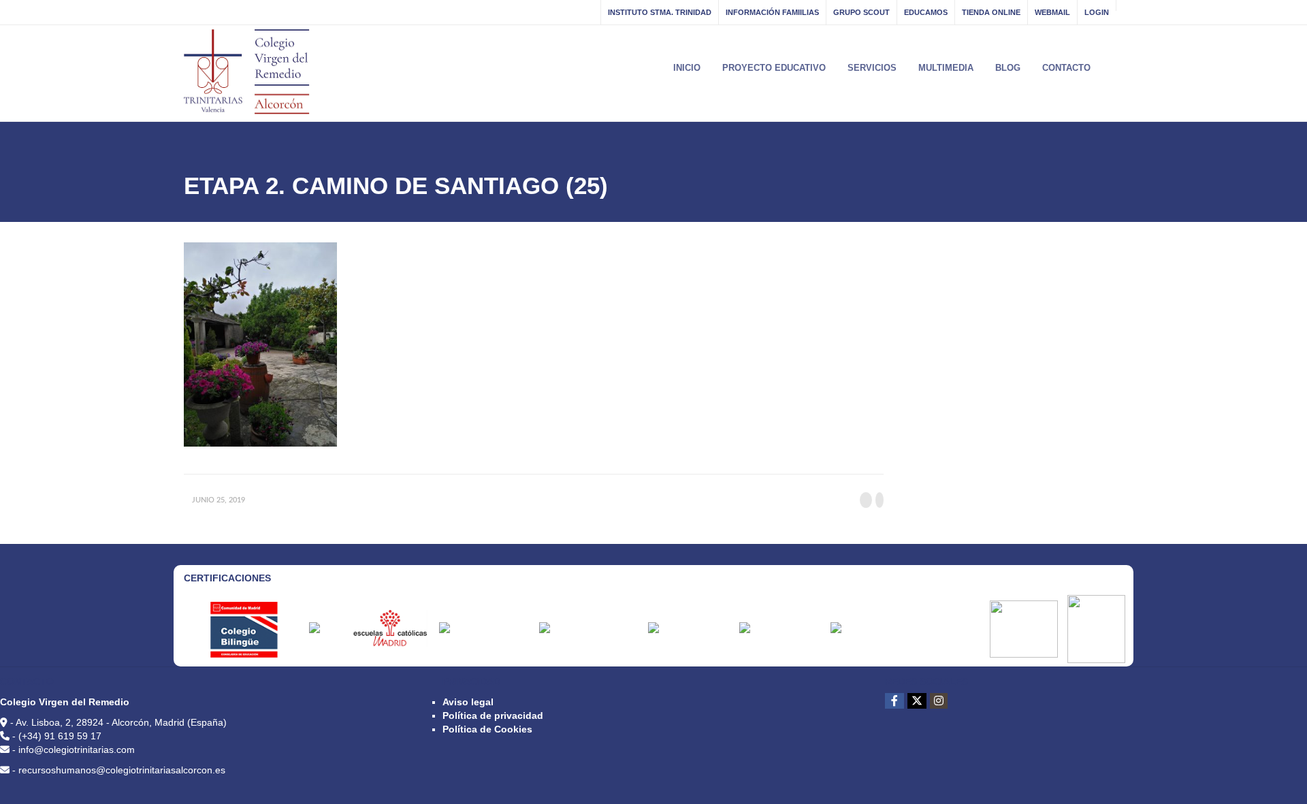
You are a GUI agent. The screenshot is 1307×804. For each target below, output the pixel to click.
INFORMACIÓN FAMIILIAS (772, 12)
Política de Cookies (487, 729)
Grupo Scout (861, 12)
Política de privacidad (492, 715)
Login (1096, 12)
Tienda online (991, 12)
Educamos (926, 12)
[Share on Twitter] (879, 500)
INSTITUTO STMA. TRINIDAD (659, 12)
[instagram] (939, 701)
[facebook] (894, 701)
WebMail (1052, 12)
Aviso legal (468, 701)
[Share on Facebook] (866, 500)
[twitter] (916, 701)
